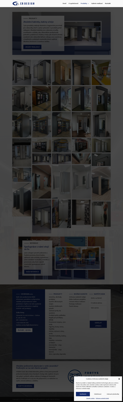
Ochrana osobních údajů (102, 398)
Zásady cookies (90, 398)
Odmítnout (97, 394)
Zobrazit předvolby (113, 394)
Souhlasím (83, 394)
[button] (119, 379)
